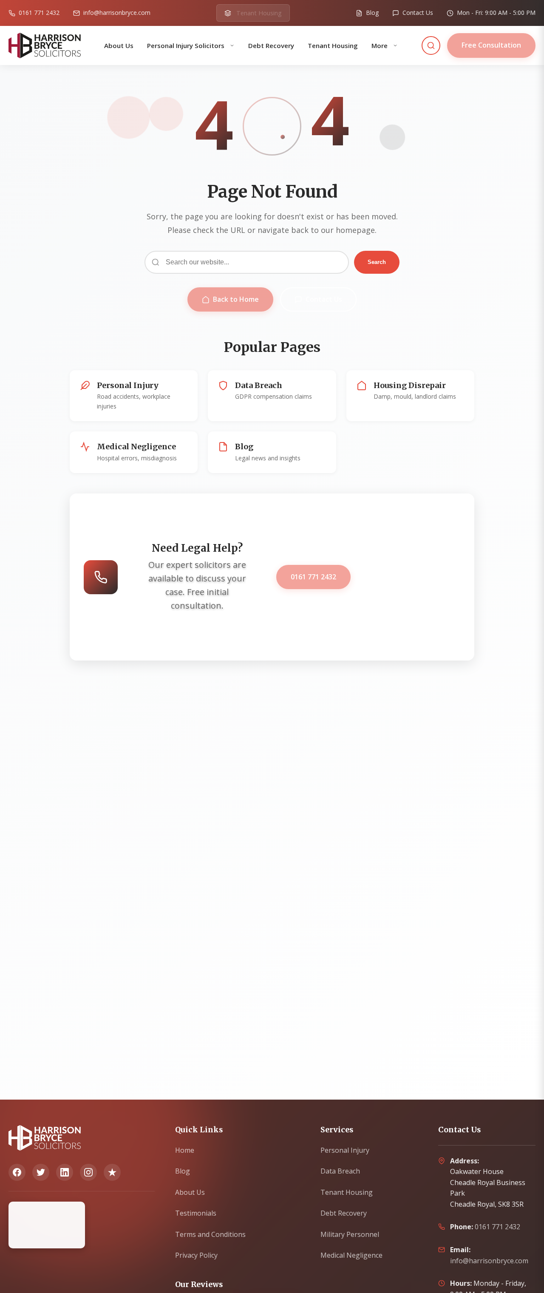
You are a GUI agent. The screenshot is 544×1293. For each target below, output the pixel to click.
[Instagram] (88, 1172)
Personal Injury (344, 1150)
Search (377, 262)
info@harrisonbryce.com (489, 1260)
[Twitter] (40, 1172)
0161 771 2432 (313, 576)
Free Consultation (491, 45)
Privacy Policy (196, 1255)
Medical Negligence (351, 1255)
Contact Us (324, 299)
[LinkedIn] (64, 1172)
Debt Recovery (271, 45)
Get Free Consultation (409, 576)
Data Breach (340, 1171)
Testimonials (195, 1213)
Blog (182, 1171)
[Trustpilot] (112, 1172)
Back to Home (236, 299)
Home (184, 1150)
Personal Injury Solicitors (186, 45)
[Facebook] (17, 1172)
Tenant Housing (333, 45)
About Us (118, 45)
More (380, 45)
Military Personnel (349, 1234)
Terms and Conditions (210, 1234)
